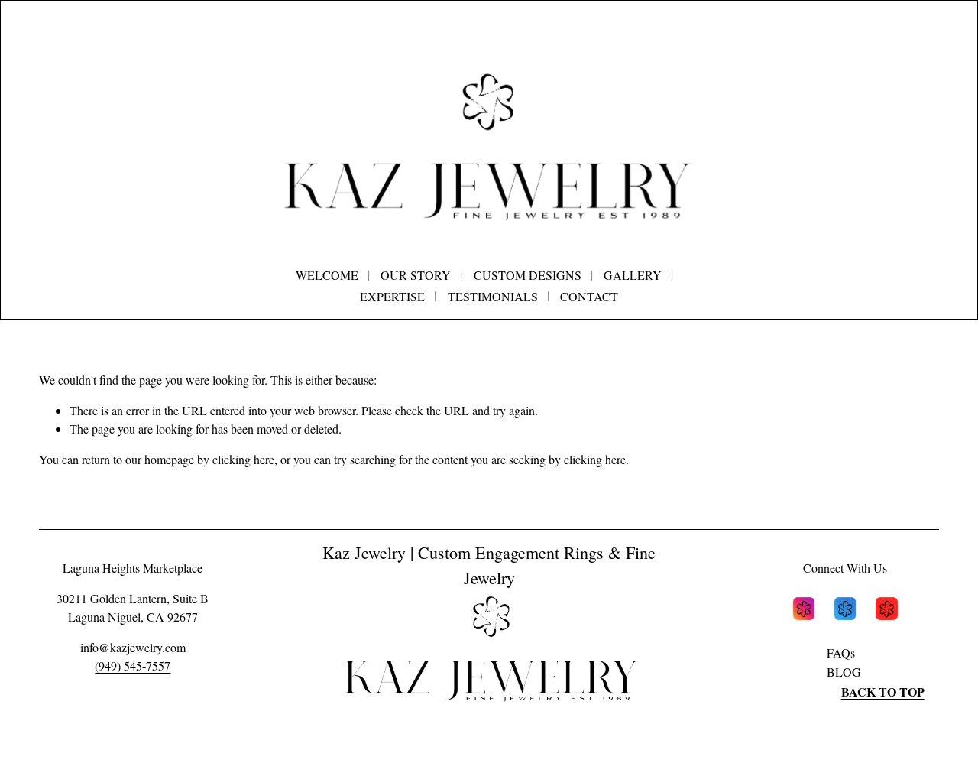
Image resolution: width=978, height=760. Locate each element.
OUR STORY (416, 275)
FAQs (841, 653)
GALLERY (633, 275)
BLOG (844, 672)
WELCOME (327, 275)
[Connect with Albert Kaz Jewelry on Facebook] (845, 610)
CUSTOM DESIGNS (527, 275)
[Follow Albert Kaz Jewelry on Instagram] (803, 610)
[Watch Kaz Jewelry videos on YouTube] (886, 610)
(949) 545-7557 (132, 666)
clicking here (243, 459)
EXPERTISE (392, 296)
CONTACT (589, 296)
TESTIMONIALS (493, 296)
